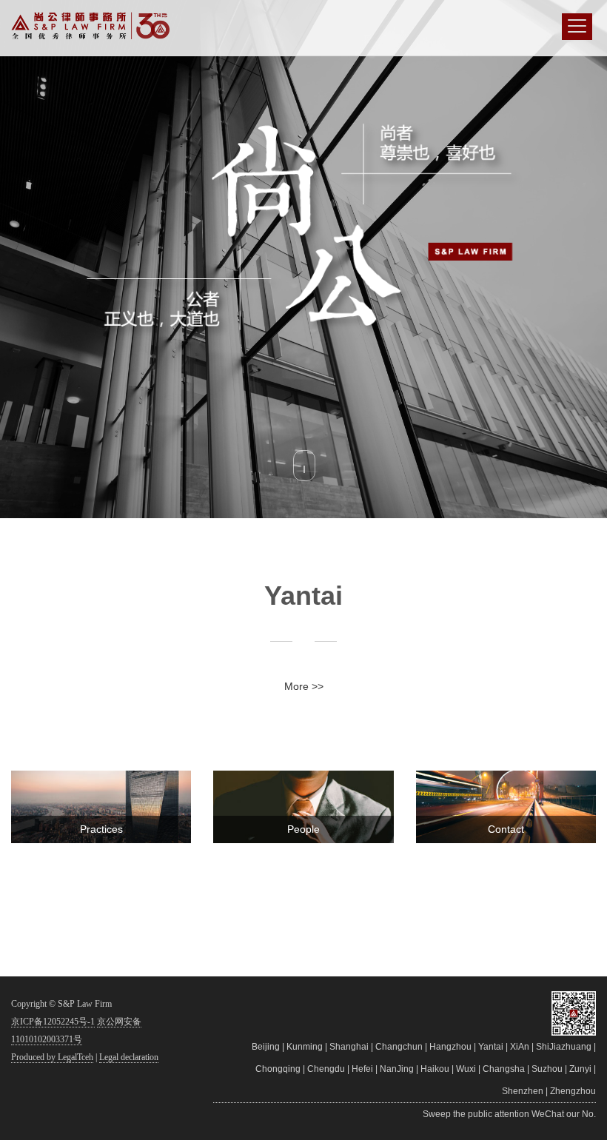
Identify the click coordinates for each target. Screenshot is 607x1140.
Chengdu (326, 1069)
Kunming (304, 1047)
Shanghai (349, 1047)
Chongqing (278, 1069)
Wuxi (466, 1069)
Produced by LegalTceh (52, 1057)
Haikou (434, 1069)
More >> (303, 686)
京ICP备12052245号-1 (53, 1021)
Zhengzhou (573, 1091)
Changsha (504, 1069)
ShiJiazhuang (563, 1047)
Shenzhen (522, 1091)
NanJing (397, 1069)
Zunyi (580, 1069)
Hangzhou (450, 1047)
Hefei (362, 1069)
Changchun (399, 1047)
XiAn (519, 1047)
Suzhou (547, 1069)
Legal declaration (128, 1057)
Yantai (490, 1047)
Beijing (266, 1047)
